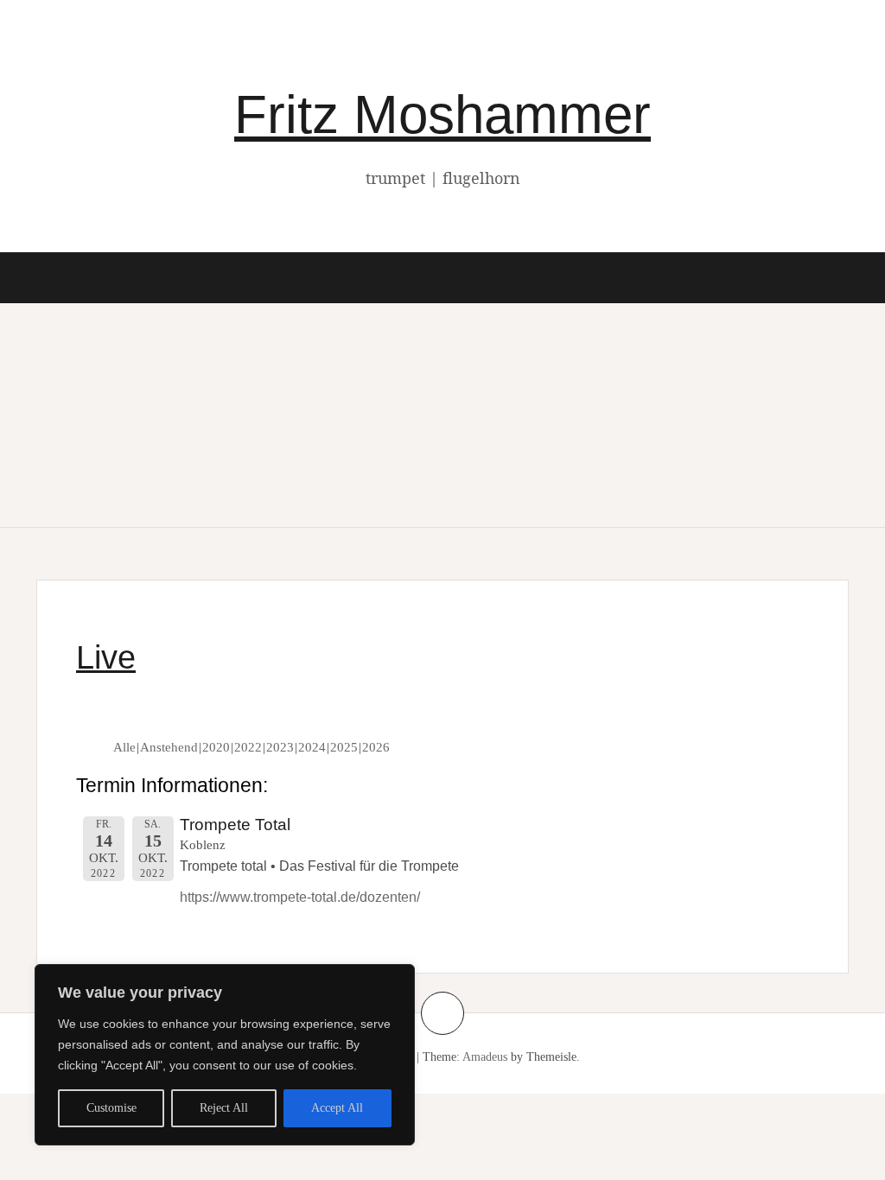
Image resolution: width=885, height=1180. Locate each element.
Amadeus (484, 1056)
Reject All (224, 1107)
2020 (216, 747)
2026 (376, 747)
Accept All (337, 1107)
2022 (248, 747)
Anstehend (169, 747)
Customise (111, 1107)
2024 (312, 747)
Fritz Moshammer (442, 114)
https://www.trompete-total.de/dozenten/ (300, 897)
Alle (124, 747)
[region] (225, 1054)
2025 (344, 747)
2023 (280, 747)
